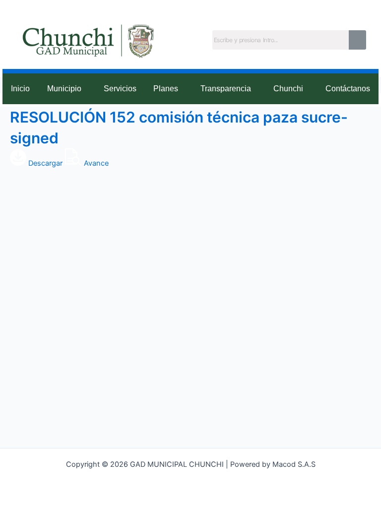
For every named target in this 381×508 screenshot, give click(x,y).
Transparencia (225, 88)
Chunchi (288, 88)
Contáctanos (347, 88)
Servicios (120, 88)
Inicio (20, 88)
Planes (165, 88)
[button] (67, 89)
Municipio (64, 88)
